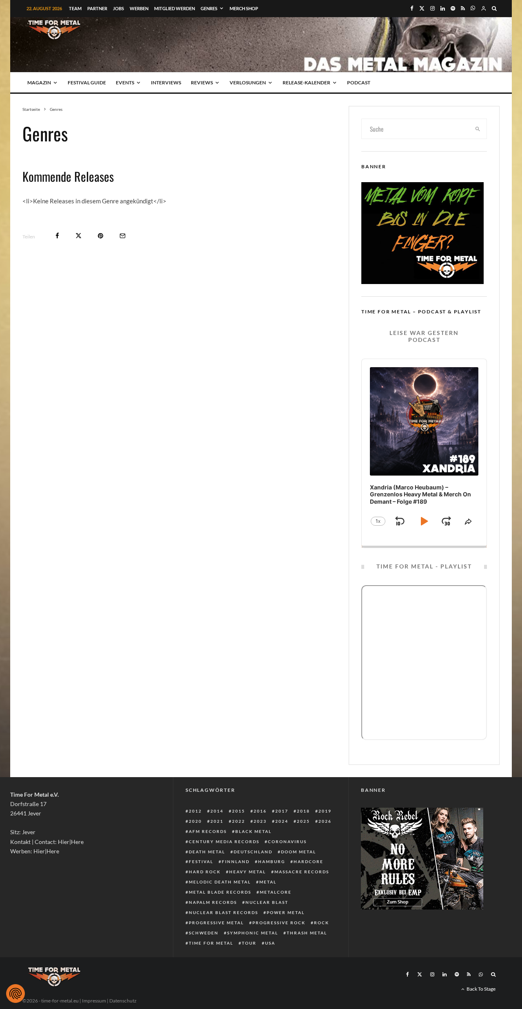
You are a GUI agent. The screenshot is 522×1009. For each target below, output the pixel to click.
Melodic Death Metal (220, 881)
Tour (249, 943)
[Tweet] (78, 236)
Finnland (236, 861)
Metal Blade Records (220, 892)
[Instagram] (432, 8)
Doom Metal (298, 851)
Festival (201, 861)
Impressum (94, 1001)
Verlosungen (248, 82)
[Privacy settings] (15, 993)
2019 (325, 811)
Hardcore (308, 861)
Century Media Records (224, 841)
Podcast (358, 82)
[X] (421, 8)
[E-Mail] (122, 236)
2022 (238, 821)
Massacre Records (301, 871)
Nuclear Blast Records (223, 912)
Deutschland (253, 851)
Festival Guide (87, 82)
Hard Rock (205, 871)
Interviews (166, 82)
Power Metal (286, 912)
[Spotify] (453, 8)
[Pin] (100, 236)
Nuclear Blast (267, 902)
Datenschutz (123, 1001)
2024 (281, 821)
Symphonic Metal (252, 932)
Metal (267, 881)
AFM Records (208, 831)
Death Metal (207, 851)
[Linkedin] (443, 8)
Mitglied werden (174, 8)
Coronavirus (287, 841)
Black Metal (253, 831)
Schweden (204, 932)
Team (75, 8)
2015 (238, 811)
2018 (303, 811)
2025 (303, 821)
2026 (325, 821)
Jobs (118, 8)
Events (125, 82)
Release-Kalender (306, 82)
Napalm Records (213, 902)
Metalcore (276, 892)
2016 (260, 811)
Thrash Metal (307, 932)
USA (270, 943)
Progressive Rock (278, 922)
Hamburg (271, 861)
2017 (281, 811)
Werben (139, 8)
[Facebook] (411, 8)
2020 (195, 821)
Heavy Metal (247, 871)
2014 (216, 811)
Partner (97, 8)
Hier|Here (71, 841)
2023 (260, 821)
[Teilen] (57, 236)
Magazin (39, 82)
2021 (216, 821)
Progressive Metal (216, 922)
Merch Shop (244, 8)
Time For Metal (211, 943)
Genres (209, 8)
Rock (321, 922)
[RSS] (463, 8)
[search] (478, 129)
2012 (195, 811)
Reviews (202, 82)
